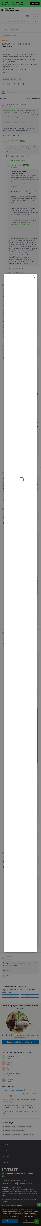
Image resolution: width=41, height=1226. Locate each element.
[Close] (34, 276)
